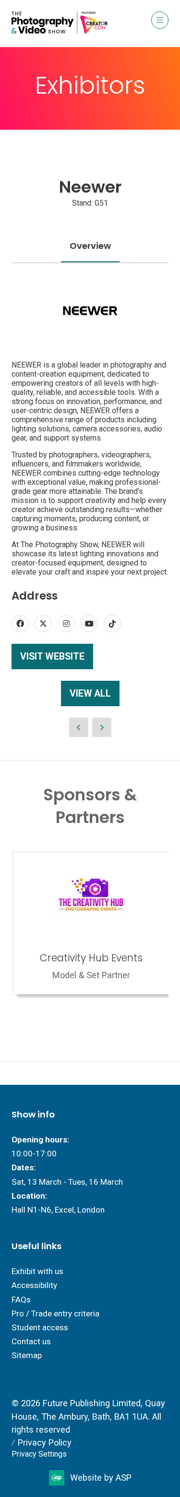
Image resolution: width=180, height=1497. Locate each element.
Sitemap (27, 1355)
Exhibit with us (37, 1271)
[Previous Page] (78, 727)
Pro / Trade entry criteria (55, 1313)
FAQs (21, 1299)
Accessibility (34, 1285)
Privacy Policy (45, 1442)
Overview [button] (90, 246)
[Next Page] (101, 727)
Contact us (31, 1341)
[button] (159, 20)
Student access (40, 1327)
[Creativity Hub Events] (90, 923)
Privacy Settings (39, 1454)
